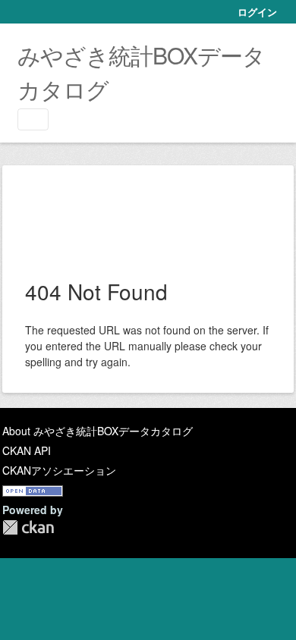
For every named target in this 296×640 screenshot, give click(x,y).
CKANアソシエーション (59, 470)
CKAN (28, 527)
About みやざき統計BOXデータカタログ (97, 430)
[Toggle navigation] (33, 119)
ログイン (257, 12)
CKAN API (26, 450)
